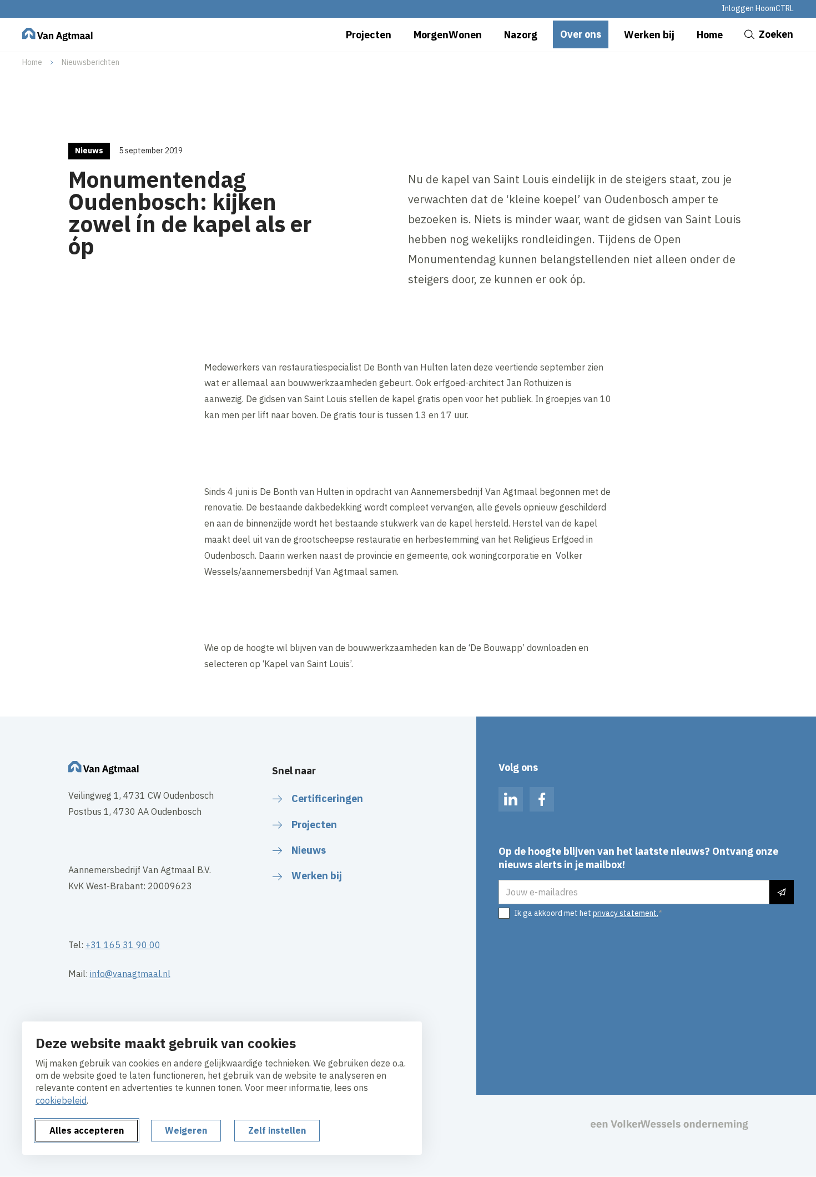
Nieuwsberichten (90, 62)
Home (32, 62)
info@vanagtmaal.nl (130, 973)
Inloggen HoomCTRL (758, 8)
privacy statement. (625, 913)
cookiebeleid (61, 1100)
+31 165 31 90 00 (122, 944)
